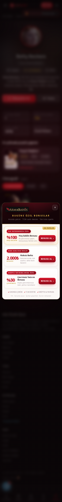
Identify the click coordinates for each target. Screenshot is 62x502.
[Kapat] (55, 207)
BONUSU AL (47, 238)
